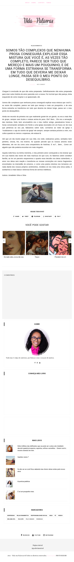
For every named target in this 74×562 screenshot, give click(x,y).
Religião (21, 519)
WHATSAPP (48, 216)
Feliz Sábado (30, 519)
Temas (48, 2)
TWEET (26, 216)
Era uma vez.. (11, 519)
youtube (37, 535)
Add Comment (41, 84)
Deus (50, 515)
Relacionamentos (36, 45)
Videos (60, 515)
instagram (49, 535)
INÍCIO (27, 2)
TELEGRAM (37, 216)
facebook (26, 535)
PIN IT (59, 216)
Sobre (33, 2)
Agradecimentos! (38, 548)
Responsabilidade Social (39, 515)
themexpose (51, 556)
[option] (13, 245)
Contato (41, 2)
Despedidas (11, 515)
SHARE (17, 216)
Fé (55, 515)
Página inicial (38, 545)
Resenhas (39, 519)
